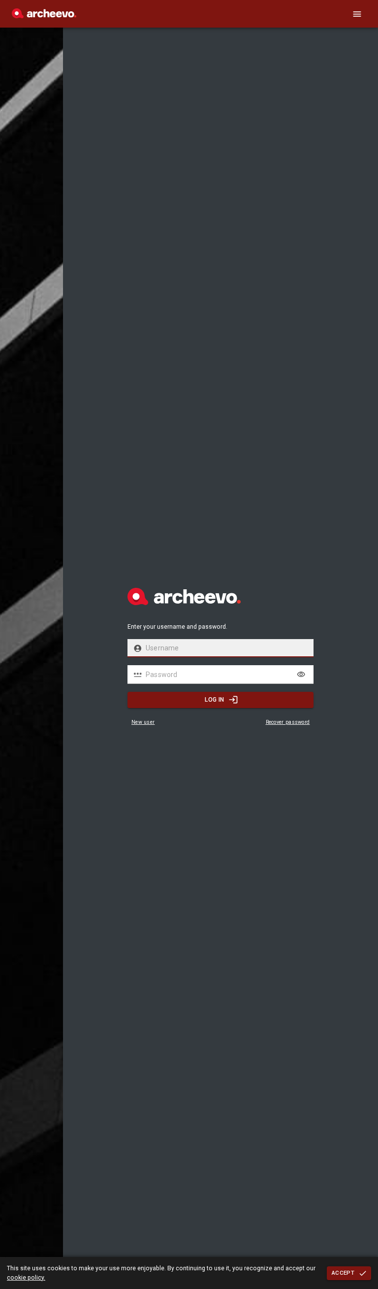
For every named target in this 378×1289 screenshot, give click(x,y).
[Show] (301, 674)
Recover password (288, 722)
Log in (214, 699)
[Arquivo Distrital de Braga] (44, 16)
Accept (343, 1272)
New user (143, 722)
